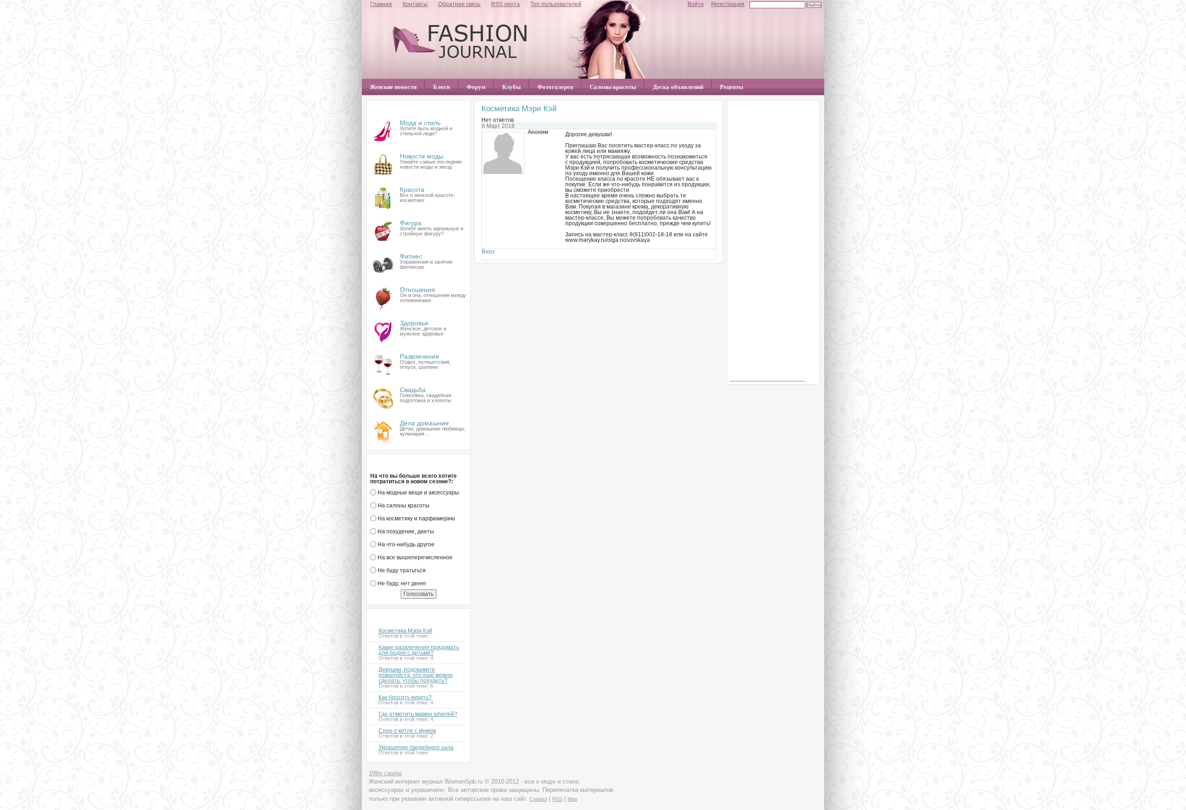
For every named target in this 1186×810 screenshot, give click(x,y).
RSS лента (505, 4)
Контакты (415, 4)
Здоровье (414, 323)
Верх (488, 251)
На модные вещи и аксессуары (417, 492)
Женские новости (393, 86)
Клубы (511, 86)
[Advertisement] (768, 242)
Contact (538, 799)
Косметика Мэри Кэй (405, 630)
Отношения (417, 289)
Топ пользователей (555, 4)
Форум (476, 86)
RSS (557, 799)
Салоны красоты (613, 86)
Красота (412, 189)
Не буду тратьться (401, 570)
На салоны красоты (402, 505)
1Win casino (385, 773)
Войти (696, 4)
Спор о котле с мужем (407, 731)
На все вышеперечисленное (414, 557)
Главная (381, 4)
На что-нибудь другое (405, 544)
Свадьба (413, 389)
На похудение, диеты (405, 531)
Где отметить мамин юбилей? (418, 714)
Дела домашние (424, 423)
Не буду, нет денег (401, 583)
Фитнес (411, 256)
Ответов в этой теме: (404, 636)
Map (572, 799)
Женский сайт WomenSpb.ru (459, 41)
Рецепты (731, 86)
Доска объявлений (678, 86)
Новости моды (421, 156)
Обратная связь (459, 4)
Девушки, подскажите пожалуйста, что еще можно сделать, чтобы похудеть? (416, 675)
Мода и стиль (420, 123)
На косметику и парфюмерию (415, 518)
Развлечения (419, 356)
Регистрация (727, 4)
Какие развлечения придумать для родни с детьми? (419, 650)
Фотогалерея (555, 86)
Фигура (411, 223)
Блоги (441, 86)
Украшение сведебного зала (416, 747)
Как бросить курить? (405, 697)
